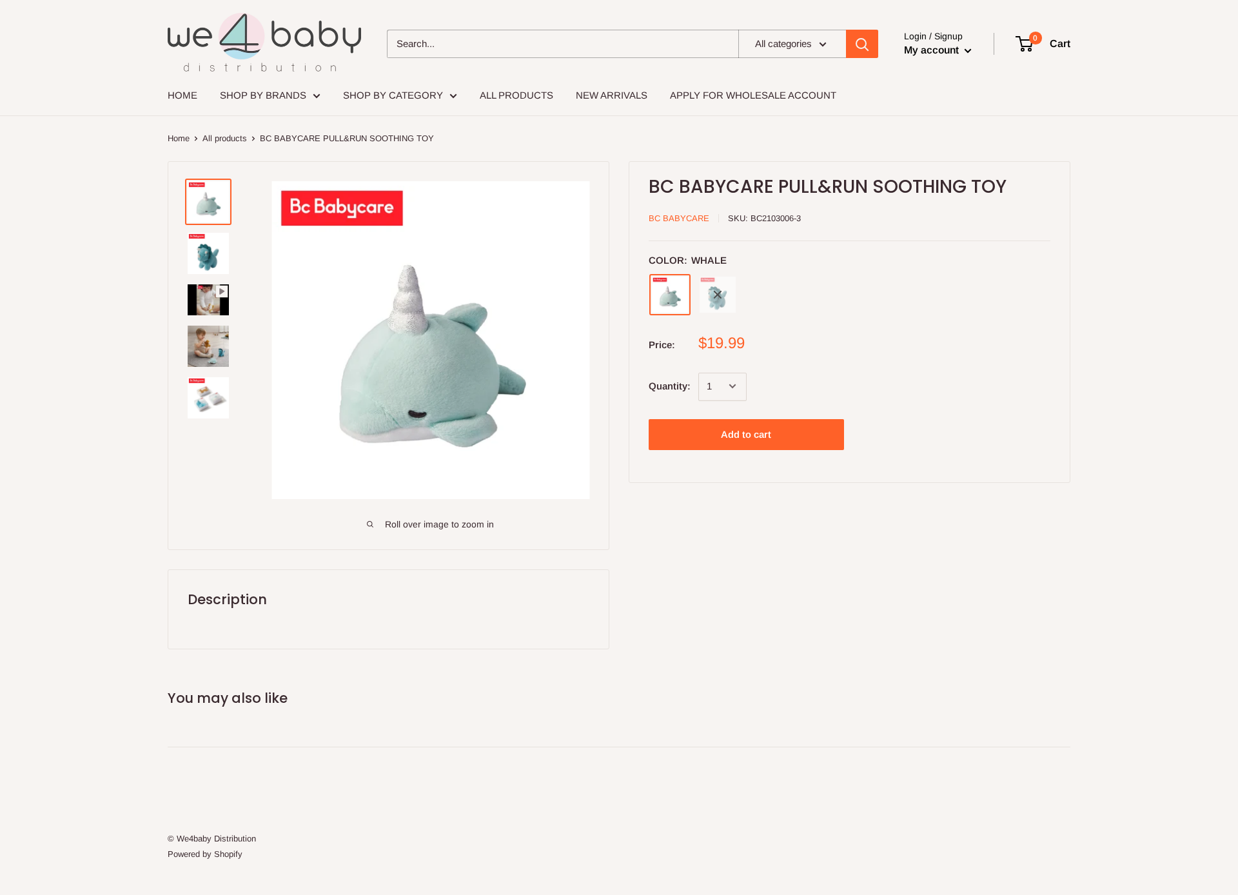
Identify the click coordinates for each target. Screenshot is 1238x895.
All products (224, 138)
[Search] (862, 44)
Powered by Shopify (205, 854)
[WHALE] (670, 294)
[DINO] (717, 294)
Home (179, 138)
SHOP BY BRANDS (263, 95)
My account (932, 49)
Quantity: (670, 385)
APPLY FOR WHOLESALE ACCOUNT (753, 95)
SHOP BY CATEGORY (393, 95)
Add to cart (746, 433)
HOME (182, 95)
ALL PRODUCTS (516, 95)
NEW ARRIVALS (611, 95)
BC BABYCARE (679, 218)
